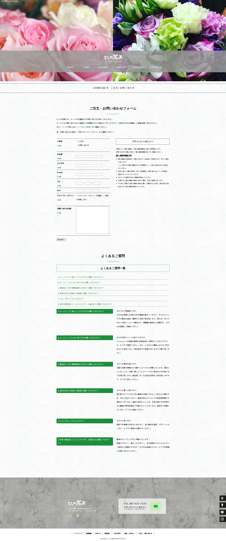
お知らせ (86, 67)
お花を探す (121, 67)
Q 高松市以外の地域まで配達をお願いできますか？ (78, 293)
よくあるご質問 (84, 127)
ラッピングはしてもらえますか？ (71, 298)
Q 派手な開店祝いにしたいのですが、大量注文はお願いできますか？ (85, 304)
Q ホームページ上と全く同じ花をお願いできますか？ (79, 282)
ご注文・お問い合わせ (156, 67)
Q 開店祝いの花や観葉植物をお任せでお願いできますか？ (81, 288)
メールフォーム (156, 506)
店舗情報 (69, 67)
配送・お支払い (139, 67)
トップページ (78, 533)
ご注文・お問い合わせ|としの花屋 (9, 1)
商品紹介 (104, 67)
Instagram (121, 341)
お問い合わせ (83, 145)
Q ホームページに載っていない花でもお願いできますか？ (81, 277)
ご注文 (81, 141)
